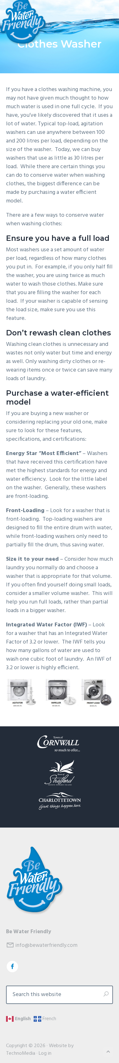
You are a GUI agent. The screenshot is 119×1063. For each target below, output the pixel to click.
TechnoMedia (20, 1053)
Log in (45, 1053)
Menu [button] (101, 16)
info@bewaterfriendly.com (46, 945)
